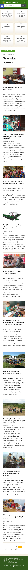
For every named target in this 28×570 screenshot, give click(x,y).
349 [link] (8, 549)
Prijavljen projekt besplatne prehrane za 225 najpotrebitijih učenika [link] (13, 517)
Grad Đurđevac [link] (10, 2)
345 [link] (12, 546)
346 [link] (16, 546)
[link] (2, 6)
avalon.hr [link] (14, 567)
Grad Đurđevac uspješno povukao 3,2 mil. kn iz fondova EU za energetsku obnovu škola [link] (14, 322)
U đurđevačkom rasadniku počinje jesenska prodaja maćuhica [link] (11, 473)
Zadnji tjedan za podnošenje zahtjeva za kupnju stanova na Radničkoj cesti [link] (13, 227)
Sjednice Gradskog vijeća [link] (9, 54)
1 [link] (6, 546)
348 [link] (5, 549)
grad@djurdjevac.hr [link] (12, 562)
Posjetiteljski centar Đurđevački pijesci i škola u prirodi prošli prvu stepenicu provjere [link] (14, 421)
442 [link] (15, 549)
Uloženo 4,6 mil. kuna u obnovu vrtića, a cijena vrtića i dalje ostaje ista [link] (13, 137)
